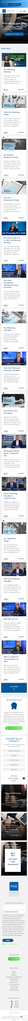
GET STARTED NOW (14, 4)
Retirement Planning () (14, 751)
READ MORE (21, 89)
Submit (7, 940)
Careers (14, 973)
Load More (14, 686)
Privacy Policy (14, 988)
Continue (14, 781)
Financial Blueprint (14, 979)
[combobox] (14, 778)
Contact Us (14, 975)
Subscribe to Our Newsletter (14, 34)
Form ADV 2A (14, 981)
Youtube (16, 1001)
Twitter (16, 1003)
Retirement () (14, 769)
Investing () (14, 755)
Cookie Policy (14, 986)
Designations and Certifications (14, 977)
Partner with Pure (14, 982)
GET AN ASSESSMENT (15, 728)
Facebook (16, 1007)
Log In (14, 971)
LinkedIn (16, 1005)
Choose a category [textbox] (16, 778)
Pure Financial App (14, 984)
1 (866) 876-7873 (14, 958)
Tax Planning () (14, 765)
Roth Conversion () (14, 760)
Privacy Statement (14, 990)
